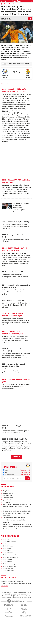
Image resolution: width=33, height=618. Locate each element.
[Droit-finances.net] (24, 609)
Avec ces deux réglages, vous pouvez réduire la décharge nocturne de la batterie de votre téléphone (17, 507)
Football (11, 4)
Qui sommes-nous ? (7, 592)
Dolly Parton (6, 491)
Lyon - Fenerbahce (8, 500)
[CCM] (24, 605)
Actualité (6, 470)
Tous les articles (14, 594)
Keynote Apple (7, 495)
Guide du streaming (9, 564)
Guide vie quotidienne (9, 566)
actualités (4, 586)
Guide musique (7, 559)
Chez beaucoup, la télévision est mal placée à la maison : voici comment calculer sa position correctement (17, 513)
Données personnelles (7, 596)
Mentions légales (6, 597)
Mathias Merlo (5, 18)
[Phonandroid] (24, 616)
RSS (19, 594)
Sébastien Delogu (8, 497)
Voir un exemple (25, 470)
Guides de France (8, 544)
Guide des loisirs (8, 553)
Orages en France (8, 493)
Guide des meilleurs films (10, 557)
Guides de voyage (8, 568)
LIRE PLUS (16, 457)
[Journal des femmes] (9, 605)
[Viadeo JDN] (24, 612)
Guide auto (6, 539)
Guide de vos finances (9, 541)
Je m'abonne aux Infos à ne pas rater (18, 64)
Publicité (29, 592)
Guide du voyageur (8, 570)
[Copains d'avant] (9, 612)
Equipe (15, 592)
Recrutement (24, 594)
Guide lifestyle (7, 550)
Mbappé (5, 111)
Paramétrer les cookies (19, 596)
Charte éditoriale (22, 592)
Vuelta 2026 (6, 502)
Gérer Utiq (28, 596)
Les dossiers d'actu (9, 474)
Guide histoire (7, 548)
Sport (5, 4)
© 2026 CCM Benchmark (25, 597)
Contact (7, 594)
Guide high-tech (8, 546)
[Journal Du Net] (9, 609)
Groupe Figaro (14, 597)
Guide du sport (7, 561)
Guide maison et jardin (9, 555)
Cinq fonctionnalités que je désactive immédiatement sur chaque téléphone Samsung (14, 520)
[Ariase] (9, 616)
